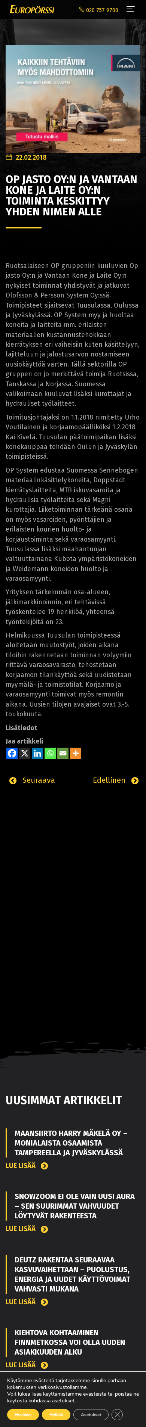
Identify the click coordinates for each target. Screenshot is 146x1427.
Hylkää (56, 1415)
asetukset (63, 1401)
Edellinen (110, 780)
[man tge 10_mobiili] (73, 95)
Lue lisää (21, 1166)
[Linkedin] (37, 753)
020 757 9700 (101, 10)
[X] (24, 753)
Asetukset (91, 1415)
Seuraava (37, 780)
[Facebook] (12, 753)
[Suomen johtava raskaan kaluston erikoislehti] (30, 9)
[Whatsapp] (50, 753)
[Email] (63, 753)
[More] (75, 753)
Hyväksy (23, 1415)
